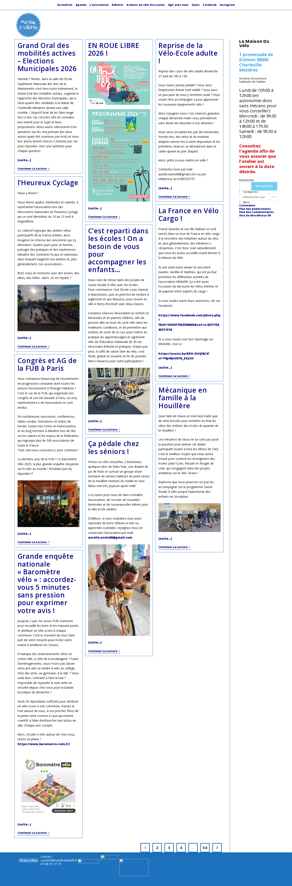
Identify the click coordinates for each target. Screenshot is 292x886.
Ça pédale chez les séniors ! (113, 447)
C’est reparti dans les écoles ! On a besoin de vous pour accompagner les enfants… (118, 250)
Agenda (81, 5)
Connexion (247, 205)
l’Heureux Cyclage (48, 182)
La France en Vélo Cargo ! (188, 214)
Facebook (210, 5)
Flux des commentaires (256, 212)
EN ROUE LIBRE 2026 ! (113, 49)
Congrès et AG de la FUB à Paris (47, 364)
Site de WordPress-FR (255, 215)
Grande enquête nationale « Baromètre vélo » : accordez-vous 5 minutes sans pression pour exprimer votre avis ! (47, 583)
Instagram (227, 5)
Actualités (64, 5)
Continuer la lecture (34, 169)
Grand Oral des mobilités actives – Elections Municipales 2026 (47, 57)
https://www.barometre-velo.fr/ (44, 744)
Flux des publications (255, 209)
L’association (99, 5)
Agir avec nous (178, 5)
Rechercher (246, 180)
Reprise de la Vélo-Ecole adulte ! (188, 53)
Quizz (196, 5)
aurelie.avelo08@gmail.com (110, 537)
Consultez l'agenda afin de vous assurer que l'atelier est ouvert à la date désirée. (257, 158)
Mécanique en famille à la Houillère (182, 397)
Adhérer (117, 5)
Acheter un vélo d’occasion (146, 5)
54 (205, 847)
